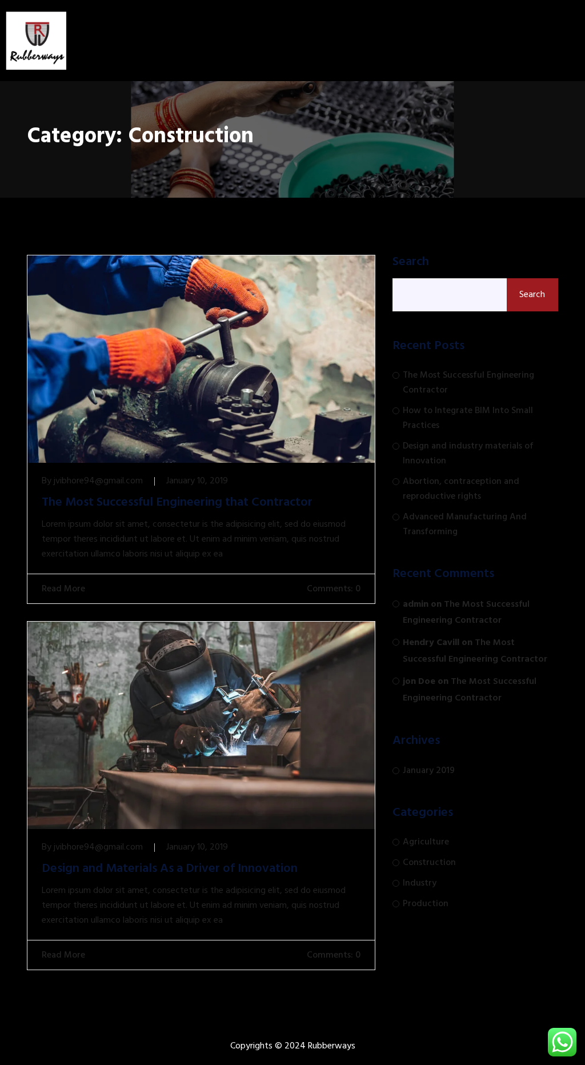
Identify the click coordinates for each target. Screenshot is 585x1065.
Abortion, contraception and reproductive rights (461, 489)
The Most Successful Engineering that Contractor (177, 502)
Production (425, 903)
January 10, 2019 (197, 481)
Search (410, 262)
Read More (62, 589)
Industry (419, 883)
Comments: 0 (332, 589)
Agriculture (426, 842)
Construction (429, 862)
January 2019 (429, 770)
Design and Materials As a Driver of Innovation (170, 869)
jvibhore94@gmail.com (98, 481)
